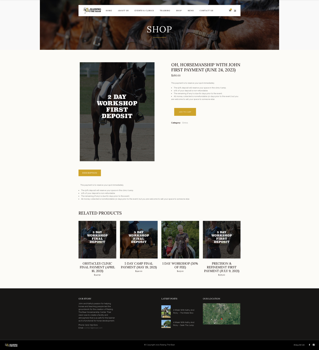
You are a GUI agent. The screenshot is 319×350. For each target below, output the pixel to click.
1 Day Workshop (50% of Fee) (180, 265)
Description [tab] (89, 173)
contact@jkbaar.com (93, 328)
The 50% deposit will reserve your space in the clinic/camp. (200, 88)
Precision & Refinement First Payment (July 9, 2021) (221, 267)
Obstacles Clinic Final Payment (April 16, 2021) (97, 267)
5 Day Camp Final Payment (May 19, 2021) (139, 265)
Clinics (185, 123)
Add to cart (185, 112)
